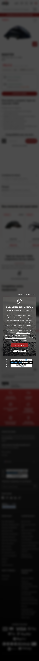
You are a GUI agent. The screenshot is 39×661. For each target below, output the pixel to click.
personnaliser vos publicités (15, 338)
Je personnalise (19, 351)
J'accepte (20, 345)
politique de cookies (22, 333)
